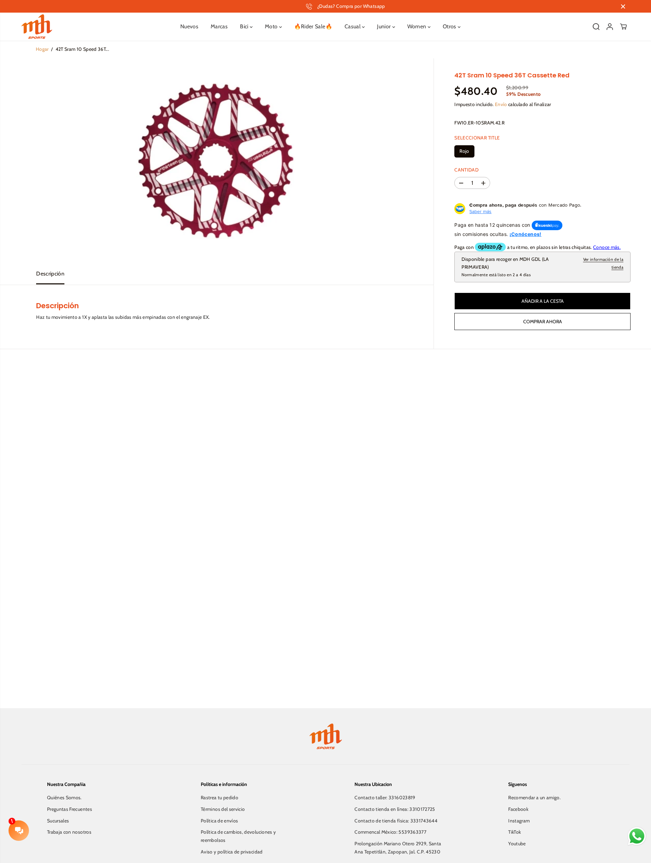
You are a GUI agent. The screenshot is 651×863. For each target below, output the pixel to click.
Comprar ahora (542, 321)
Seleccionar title (477, 138)
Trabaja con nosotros (69, 832)
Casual (353, 26)
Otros (450, 26)
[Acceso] (610, 26)
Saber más (480, 211)
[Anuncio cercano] (623, 6)
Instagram (519, 821)
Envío (501, 105)
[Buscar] (596, 26)
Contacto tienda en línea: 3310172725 (394, 809)
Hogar (42, 49)
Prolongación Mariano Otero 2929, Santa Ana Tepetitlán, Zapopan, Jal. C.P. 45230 (397, 847)
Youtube (517, 843)
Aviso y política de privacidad (232, 852)
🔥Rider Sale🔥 (313, 26)
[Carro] (623, 26)
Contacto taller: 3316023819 (384, 797)
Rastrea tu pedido (219, 797)
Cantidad (466, 170)
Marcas (219, 26)
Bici (245, 26)
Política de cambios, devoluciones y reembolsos (238, 836)
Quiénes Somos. (64, 797)
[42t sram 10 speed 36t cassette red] (217, 160)
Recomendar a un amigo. (534, 797)
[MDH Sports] (36, 27)
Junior (384, 26)
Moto (272, 26)
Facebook (518, 809)
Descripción (50, 273)
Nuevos (189, 26)
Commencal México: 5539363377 (390, 832)
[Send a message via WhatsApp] (637, 836)
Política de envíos (219, 821)
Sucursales (58, 821)
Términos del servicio (223, 809)
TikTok (514, 832)
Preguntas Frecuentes (69, 809)
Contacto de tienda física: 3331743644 (395, 821)
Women (417, 26)
